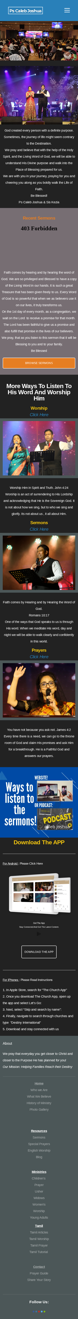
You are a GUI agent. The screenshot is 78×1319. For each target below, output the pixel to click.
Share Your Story (39, 1280)
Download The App (39, 951)
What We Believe (39, 1096)
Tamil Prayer (39, 1245)
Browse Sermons (39, 363)
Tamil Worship (39, 1239)
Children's (39, 1178)
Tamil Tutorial (38, 1252)
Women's (38, 1204)
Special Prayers (39, 1144)
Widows (39, 1198)
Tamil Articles (39, 1232)
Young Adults (39, 1217)
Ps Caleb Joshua (25, 10)
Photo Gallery (39, 1109)
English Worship (39, 1150)
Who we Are (38, 1090)
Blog (39, 1157)
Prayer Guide (39, 1273)
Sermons (39, 1137)
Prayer (39, 1185)
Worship (39, 1211)
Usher (39, 1191)
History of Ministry (39, 1103)
